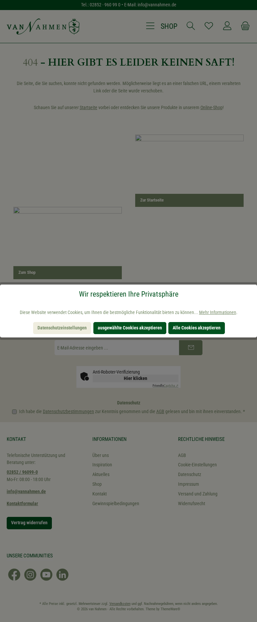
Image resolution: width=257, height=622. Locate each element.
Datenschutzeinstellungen (62, 328)
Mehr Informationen (217, 312)
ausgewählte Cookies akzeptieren (130, 328)
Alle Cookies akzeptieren (197, 328)
